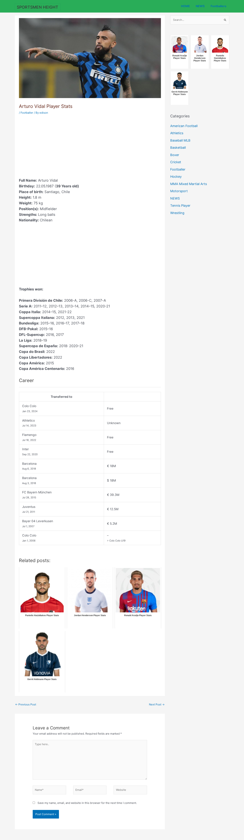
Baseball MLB (180, 140)
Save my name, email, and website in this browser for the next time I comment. (87, 803)
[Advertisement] (49, 145)
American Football (184, 126)
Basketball (178, 147)
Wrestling (177, 213)
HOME (185, 6)
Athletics (176, 133)
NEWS (200, 6)
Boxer (174, 155)
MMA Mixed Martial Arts (188, 184)
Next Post (157, 704)
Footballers (218, 6)
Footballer (27, 112)
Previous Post (25, 704)
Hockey (176, 176)
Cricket (175, 162)
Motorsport (179, 191)
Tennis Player (180, 205)
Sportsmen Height (37, 7)
